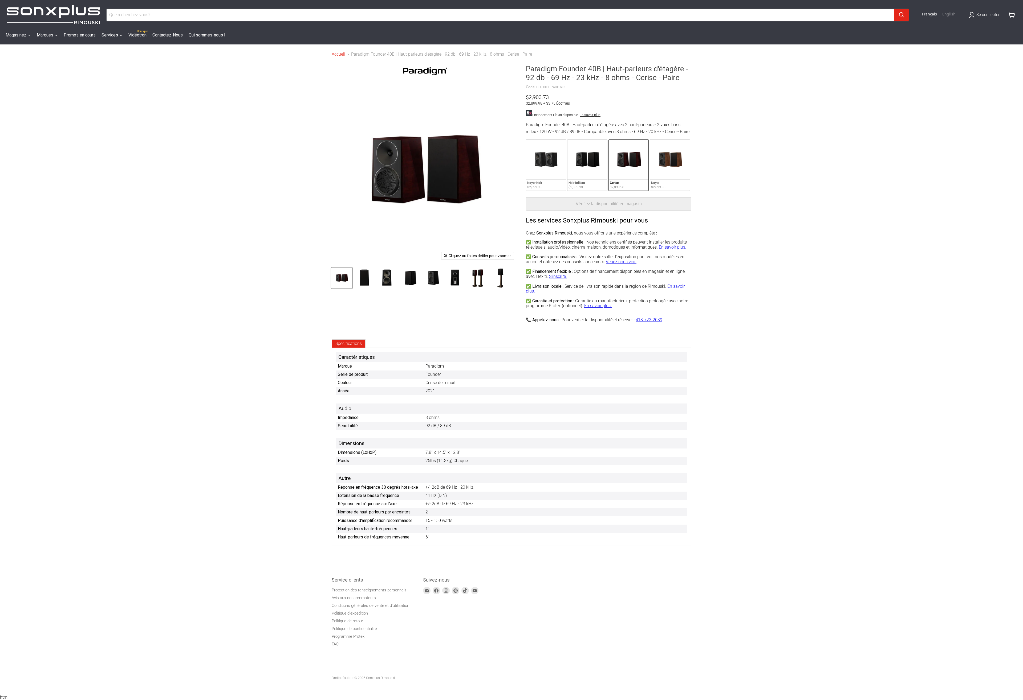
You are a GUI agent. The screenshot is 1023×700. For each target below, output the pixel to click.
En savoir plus (590, 115)
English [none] (949, 14)
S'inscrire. (558, 276)
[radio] (546, 165)
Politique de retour (347, 621)
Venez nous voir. (621, 261)
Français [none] (929, 14)
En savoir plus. (672, 247)
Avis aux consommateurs (354, 597)
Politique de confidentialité (354, 628)
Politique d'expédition (350, 613)
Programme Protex (348, 636)
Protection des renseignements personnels (369, 590)
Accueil (338, 54)
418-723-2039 (649, 319)
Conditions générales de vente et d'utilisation (370, 605)
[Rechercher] (901, 15)
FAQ (335, 644)
